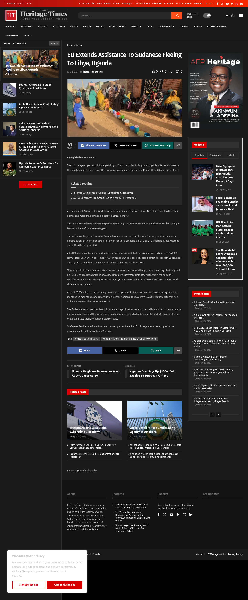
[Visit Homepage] (36, 15)
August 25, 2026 (204, 391)
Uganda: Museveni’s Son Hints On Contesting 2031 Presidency (38, 165)
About (199, 554)
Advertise (157, 3)
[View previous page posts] (212, 414)
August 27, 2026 (79, 436)
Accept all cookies (64, 584)
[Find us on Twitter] (222, 3)
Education (59, 26)
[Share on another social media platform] (178, 145)
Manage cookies (28, 584)
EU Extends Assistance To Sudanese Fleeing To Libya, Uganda (29, 67)
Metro (99, 26)
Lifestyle (136, 26)
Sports (74, 26)
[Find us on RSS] (232, 3)
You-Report (127, 3)
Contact (208, 3)
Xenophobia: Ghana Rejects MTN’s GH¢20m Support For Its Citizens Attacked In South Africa (38, 147)
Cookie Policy (30, 575)
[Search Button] (176, 15)
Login (231, 15)
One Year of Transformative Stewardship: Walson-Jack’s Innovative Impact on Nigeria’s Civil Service (132, 516)
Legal (150, 26)
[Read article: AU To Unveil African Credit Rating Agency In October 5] (154, 420)
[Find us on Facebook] (217, 3)
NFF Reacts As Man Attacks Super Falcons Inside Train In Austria (224, 229)
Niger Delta (11, 35)
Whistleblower (142, 3)
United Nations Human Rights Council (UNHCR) (129, 339)
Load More (31, 185)
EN (188, 17)
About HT (198, 3)
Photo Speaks (104, 3)
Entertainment (117, 26)
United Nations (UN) (86, 339)
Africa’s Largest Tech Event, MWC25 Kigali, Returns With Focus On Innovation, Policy (132, 528)
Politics (9, 26)
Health (87, 26)
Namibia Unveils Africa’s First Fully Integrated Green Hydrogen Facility (211, 400)
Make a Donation (86, 3)
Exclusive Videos (216, 26)
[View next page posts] (218, 414)
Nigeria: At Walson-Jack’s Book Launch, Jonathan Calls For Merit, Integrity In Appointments (154, 455)
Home (70, 45)
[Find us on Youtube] (227, 3)
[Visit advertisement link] (215, 92)
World (27, 35)
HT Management (184, 3)
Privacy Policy (235, 554)
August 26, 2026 (139, 436)
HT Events (168, 3)
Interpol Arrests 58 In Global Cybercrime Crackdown (35, 86)
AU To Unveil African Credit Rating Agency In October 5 (39, 106)
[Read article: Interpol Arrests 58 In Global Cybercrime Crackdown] (94, 420)
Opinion (184, 26)
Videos (116, 3)
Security (43, 26)
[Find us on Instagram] (237, 3)
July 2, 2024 (73, 71)
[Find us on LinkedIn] (241, 3)
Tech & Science (166, 26)
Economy (26, 26)
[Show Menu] (241, 15)
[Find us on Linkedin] (190, 515)
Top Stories (96, 71)
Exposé (198, 26)
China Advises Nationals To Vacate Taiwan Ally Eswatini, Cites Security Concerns (38, 127)
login (77, 470)
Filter (53, 43)
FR (191, 17)
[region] (47, 571)
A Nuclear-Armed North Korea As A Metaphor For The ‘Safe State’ (131, 506)
